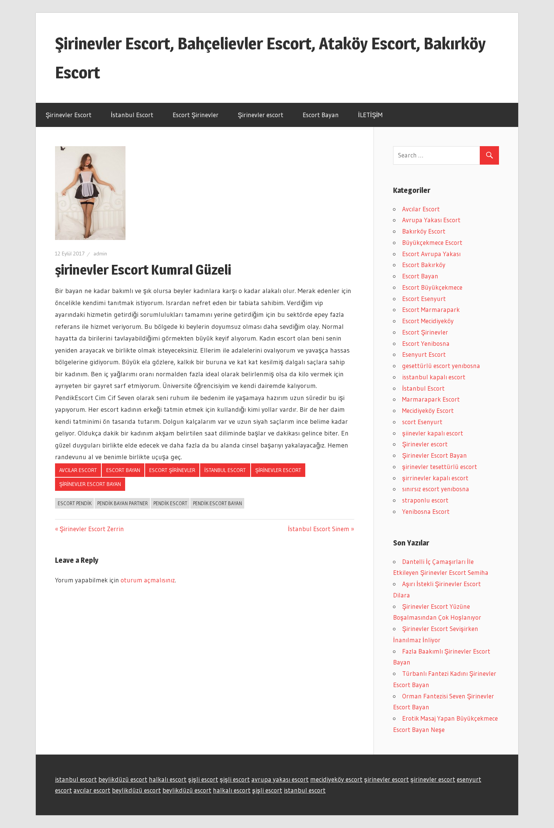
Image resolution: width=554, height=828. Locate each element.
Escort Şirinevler (196, 115)
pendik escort (170, 503)
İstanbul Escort (132, 115)
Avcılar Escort (78, 470)
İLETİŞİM (370, 115)
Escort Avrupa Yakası (431, 254)
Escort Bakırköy (423, 265)
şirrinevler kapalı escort (435, 478)
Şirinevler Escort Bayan (90, 484)
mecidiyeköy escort (336, 779)
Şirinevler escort (260, 115)
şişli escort (203, 779)
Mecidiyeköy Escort (428, 410)
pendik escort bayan (217, 503)
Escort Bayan (321, 115)
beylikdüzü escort (122, 779)
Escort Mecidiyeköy (428, 321)
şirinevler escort (386, 779)
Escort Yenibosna (426, 343)
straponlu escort (425, 500)
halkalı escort (168, 779)
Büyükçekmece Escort (432, 242)
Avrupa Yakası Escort (431, 220)
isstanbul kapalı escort (433, 377)
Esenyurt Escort (424, 354)
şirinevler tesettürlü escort (439, 467)
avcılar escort (91, 790)
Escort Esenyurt (424, 298)
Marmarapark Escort (431, 399)
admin (100, 253)
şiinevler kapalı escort (432, 433)
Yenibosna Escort (426, 511)
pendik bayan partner (122, 503)
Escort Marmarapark (431, 309)
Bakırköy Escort (423, 231)
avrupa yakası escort (280, 779)
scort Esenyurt (422, 422)
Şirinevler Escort (69, 115)
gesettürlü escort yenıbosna (441, 366)
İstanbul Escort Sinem (318, 529)
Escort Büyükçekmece (432, 287)
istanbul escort (76, 779)
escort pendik (75, 503)
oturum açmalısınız (148, 580)
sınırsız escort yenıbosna (435, 489)
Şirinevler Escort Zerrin (91, 529)
